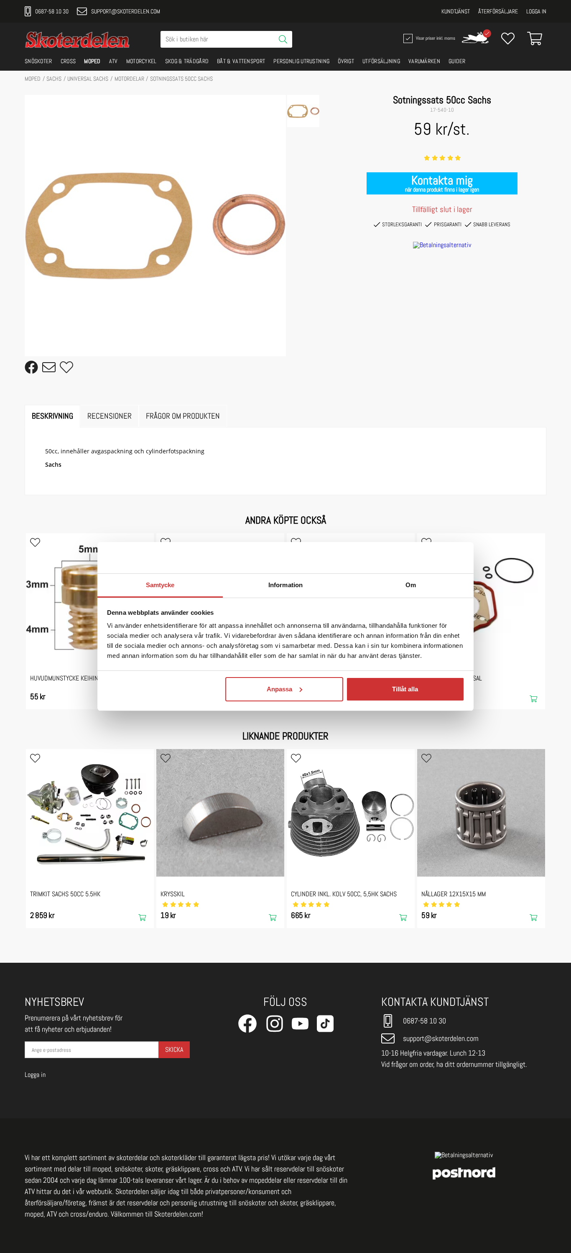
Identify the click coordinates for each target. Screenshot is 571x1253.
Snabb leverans (491, 224)
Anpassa (279, 689)
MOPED (92, 61)
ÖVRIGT (346, 61)
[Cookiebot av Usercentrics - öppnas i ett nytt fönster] (427, 558)
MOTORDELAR (129, 78)
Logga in (536, 11)
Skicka (174, 1049)
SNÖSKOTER (38, 61)
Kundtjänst (455, 11)
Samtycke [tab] (160, 584)
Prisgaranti (447, 224)
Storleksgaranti (402, 224)
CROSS (68, 61)
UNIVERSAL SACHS (87, 78)
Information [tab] (285, 584)
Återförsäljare (498, 11)
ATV (113, 61)
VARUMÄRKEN (424, 61)
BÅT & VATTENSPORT (241, 61)
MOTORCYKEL (141, 61)
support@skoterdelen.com (125, 11)
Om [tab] (410, 584)
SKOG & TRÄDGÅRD (187, 61)
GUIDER (457, 61)
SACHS (53, 78)
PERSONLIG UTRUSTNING (301, 61)
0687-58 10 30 (52, 11)
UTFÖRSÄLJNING (381, 61)
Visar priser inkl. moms (435, 38)
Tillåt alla (405, 689)
